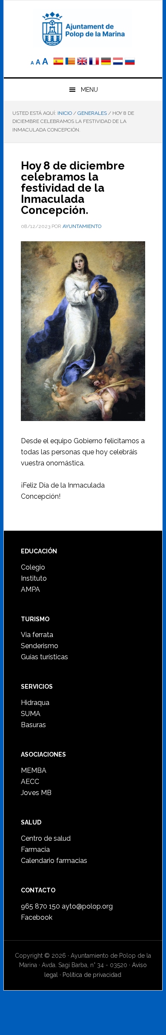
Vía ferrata (37, 635)
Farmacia (35, 849)
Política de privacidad (92, 974)
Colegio (33, 567)
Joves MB (36, 793)
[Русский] (130, 62)
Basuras (33, 725)
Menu (89, 89)
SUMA (30, 714)
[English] (82, 62)
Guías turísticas (44, 657)
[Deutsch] (106, 62)
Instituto (34, 578)
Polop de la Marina (83, 28)
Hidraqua (35, 703)
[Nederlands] (119, 62)
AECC (30, 782)
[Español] (58, 62)
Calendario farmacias (54, 861)
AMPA (30, 589)
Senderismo (39, 646)
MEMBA (33, 770)
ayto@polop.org (87, 906)
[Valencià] (70, 62)
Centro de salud (46, 838)
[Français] (94, 62)
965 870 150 (40, 906)
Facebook (36, 917)
